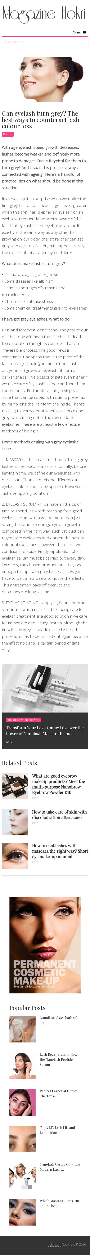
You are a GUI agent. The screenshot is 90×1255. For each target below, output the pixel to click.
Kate (9, 741)
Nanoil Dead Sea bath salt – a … (59, 1020)
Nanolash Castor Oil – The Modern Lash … (60, 1166)
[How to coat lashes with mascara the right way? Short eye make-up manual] (15, 856)
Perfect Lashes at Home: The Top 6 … (58, 1093)
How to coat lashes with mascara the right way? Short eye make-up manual (60, 851)
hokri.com (54, 1244)
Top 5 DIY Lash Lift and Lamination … (57, 1130)
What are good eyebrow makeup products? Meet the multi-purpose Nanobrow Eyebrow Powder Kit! (58, 784)
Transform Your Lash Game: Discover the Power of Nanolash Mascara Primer (45, 730)
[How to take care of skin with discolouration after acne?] (15, 822)
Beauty (7, 134)
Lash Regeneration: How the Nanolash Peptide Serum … (58, 1059)
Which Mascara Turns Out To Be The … (59, 1203)
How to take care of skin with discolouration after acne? (59, 814)
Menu (77, 32)
